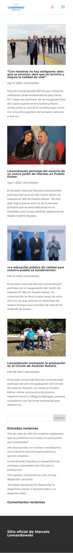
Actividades (31, 83)
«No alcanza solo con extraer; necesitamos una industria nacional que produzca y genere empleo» (34, 452)
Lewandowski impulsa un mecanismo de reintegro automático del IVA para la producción (33, 465)
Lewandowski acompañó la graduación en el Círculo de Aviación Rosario (36, 364)
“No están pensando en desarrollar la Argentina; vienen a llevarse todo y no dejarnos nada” (31, 489)
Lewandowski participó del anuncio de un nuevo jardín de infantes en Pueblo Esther (36, 173)
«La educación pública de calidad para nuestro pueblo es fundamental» (35, 269)
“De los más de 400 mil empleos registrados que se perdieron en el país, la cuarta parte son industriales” (35, 438)
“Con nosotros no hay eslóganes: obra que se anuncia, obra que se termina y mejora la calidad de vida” (35, 74)
